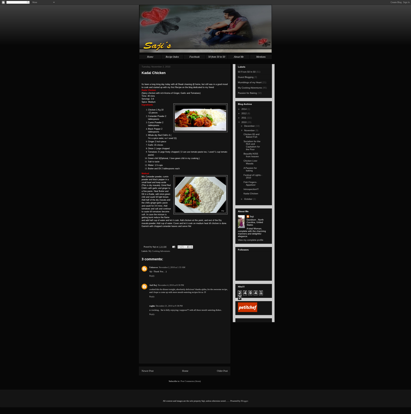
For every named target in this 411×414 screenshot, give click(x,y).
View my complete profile (250, 240)
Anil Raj (153, 285)
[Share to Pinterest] (191, 247)
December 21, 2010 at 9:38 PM (169, 306)
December (249, 126)
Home (150, 56)
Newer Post (147, 371)
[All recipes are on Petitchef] (247, 311)
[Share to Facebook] (188, 247)
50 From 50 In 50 (247, 71)
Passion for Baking (247, 93)
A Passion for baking (250, 169)
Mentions (261, 56)
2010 (244, 122)
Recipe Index (172, 56)
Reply (152, 276)
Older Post (222, 371)
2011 (244, 117)
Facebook (194, 56)
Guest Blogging (246, 77)
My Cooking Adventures (159, 251)
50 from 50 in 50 (216, 56)
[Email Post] (173, 247)
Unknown (153, 267)
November (249, 130)
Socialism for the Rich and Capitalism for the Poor (252, 145)
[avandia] (205, 410)
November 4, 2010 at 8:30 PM (171, 285)
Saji (252, 216)
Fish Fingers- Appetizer (250, 183)
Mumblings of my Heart (250, 82)
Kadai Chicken (154, 73)
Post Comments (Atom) (191, 381)
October (248, 199)
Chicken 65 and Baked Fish (251, 135)
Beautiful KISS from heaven (251, 155)
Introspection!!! (251, 189)
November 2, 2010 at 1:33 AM (172, 267)
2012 (244, 113)
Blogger (244, 401)
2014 (244, 109)
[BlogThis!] (182, 247)
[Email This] (179, 247)
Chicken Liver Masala (250, 162)
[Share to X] (185, 247)
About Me (239, 56)
